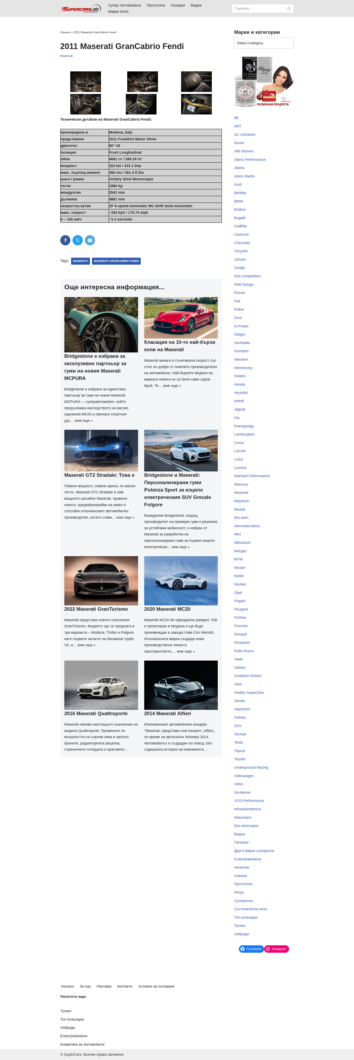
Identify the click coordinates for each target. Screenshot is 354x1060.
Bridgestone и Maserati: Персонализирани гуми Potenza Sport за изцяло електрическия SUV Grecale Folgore (177, 489)
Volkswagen (244, 776)
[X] (78, 240)
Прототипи (156, 5)
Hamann (241, 359)
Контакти (124, 986)
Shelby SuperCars (249, 693)
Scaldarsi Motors (248, 676)
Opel (238, 593)
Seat (238, 684)
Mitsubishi (242, 543)
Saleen (240, 668)
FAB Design (244, 284)
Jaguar (239, 409)
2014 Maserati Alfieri (167, 713)
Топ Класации (72, 1019)
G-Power (241, 326)
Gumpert (241, 351)
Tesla (238, 742)
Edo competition (247, 276)
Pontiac (240, 617)
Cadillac (240, 226)
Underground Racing (251, 767)
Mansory (241, 484)
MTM (238, 559)
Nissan (239, 568)
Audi (238, 184)
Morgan (240, 551)
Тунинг (240, 926)
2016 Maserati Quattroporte (96, 713)
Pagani (240, 601)
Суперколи (243, 901)
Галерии (178, 5)
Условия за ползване (156, 986)
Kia (236, 418)
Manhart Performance (252, 476)
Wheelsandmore (247, 809)
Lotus (238, 459)
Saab (238, 659)
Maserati (66, 56)
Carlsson (241, 234)
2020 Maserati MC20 (167, 609)
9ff (236, 118)
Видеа (196, 5)
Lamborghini (244, 434)
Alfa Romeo (243, 151)
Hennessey (243, 368)
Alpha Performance (250, 160)
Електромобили (247, 859)
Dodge (239, 268)
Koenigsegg (244, 426)
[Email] (90, 240)
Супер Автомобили (124, 5)
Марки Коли (118, 11)
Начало (65, 32)
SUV (238, 726)
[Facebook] (65, 240)
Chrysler (241, 251)
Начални (241, 867)
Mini (237, 534)
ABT (237, 126)
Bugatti (240, 218)
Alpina (239, 168)
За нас (85, 986)
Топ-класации (246, 917)
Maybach (241, 501)
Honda (239, 384)
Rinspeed (242, 642)
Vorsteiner (242, 792)
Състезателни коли (250, 909)
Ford (238, 318)
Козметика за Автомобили (82, 1044)
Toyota (239, 759)
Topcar (239, 751)
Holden (240, 376)
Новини (240, 876)
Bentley (240, 193)
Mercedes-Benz (247, 526)
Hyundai (241, 393)
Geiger (239, 334)
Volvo (238, 784)
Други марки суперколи (254, 851)
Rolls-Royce (244, 651)
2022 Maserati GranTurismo (96, 609)
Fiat (237, 301)
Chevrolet (242, 243)
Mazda (239, 509)
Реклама (104, 986)
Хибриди (241, 934)
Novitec (240, 584)
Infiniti (239, 401)
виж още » (84, 421)
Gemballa (242, 343)
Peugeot (241, 609)
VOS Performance (249, 801)
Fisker (239, 309)
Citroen (240, 259)
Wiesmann (243, 817)
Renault (240, 634)
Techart (240, 734)
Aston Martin (244, 176)
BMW (238, 201)
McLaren (241, 518)
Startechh (242, 709)
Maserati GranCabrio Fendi (116, 261)
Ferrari (239, 293)
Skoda (239, 701)
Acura (239, 143)
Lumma (240, 468)
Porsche (241, 626)
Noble (239, 576)
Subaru (240, 717)
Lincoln (240, 451)
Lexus (239, 443)
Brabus (240, 209)
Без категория (246, 826)
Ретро (239, 892)
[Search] (289, 8)
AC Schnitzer (245, 135)
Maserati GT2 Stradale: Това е (99, 475)
